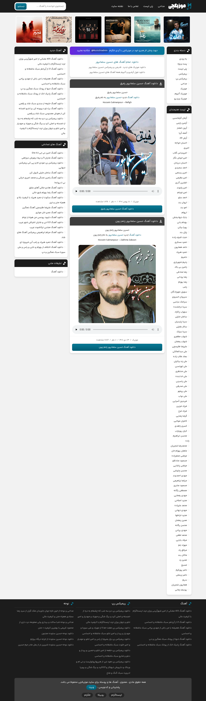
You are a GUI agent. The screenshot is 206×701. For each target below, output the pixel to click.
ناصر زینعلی (181, 575)
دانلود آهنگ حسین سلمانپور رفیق (139, 84)
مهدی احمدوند (180, 476)
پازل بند (183, 232)
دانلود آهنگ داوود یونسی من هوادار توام (42, 217)
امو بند (183, 207)
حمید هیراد (181, 252)
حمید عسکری (181, 242)
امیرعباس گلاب (180, 153)
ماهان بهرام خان (179, 451)
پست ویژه (182, 64)
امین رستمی (181, 173)
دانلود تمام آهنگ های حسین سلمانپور (117, 62)
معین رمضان (181, 520)
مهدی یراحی (181, 530)
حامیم (184, 257)
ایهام (184, 212)
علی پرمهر (182, 391)
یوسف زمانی (181, 590)
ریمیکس (183, 74)
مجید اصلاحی (181, 500)
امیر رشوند (182, 188)
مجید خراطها (181, 515)
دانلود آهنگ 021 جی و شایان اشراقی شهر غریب (41, 222)
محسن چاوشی (180, 471)
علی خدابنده (181, 376)
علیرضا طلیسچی (179, 346)
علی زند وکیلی (180, 361)
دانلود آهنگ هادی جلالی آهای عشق (46, 188)
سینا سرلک (182, 332)
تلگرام (87, 695)
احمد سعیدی (181, 168)
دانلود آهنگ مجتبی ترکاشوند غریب (46, 227)
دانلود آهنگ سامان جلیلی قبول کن (46, 173)
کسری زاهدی (181, 426)
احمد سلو (182, 197)
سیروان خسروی (179, 297)
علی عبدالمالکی (180, 351)
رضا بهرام (182, 282)
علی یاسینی (181, 381)
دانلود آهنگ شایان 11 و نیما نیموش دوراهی (42, 158)
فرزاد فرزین (181, 406)
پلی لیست (148, 6)
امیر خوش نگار (180, 158)
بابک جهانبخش (180, 217)
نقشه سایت (117, 6)
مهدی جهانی (181, 510)
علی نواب (182, 396)
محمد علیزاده (180, 505)
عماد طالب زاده (180, 356)
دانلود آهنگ (133, 97)
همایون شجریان (179, 585)
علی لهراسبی (181, 366)
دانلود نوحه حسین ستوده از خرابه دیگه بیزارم (52, 639)
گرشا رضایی (181, 416)
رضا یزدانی (182, 277)
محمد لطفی (181, 535)
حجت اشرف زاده (179, 237)
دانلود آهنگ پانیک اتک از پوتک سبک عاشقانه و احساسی (164, 645)
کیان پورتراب (181, 431)
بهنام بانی (182, 222)
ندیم (184, 580)
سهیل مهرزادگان (179, 292)
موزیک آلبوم (181, 94)
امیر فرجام (182, 192)
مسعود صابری (180, 485)
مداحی (161, 6)
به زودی (183, 59)
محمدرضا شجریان (179, 446)
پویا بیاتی (182, 227)
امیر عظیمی (181, 178)
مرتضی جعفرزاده (179, 456)
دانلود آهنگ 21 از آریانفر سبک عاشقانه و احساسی (168, 622)
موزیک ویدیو (180, 99)
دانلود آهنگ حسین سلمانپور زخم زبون (136, 221)
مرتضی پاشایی (180, 466)
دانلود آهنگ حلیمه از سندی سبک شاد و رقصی (41, 103)
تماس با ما (133, 6)
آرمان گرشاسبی (180, 118)
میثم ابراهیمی (180, 481)
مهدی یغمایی (180, 495)
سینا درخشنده (180, 307)
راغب (185, 287)
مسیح (184, 565)
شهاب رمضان (180, 341)
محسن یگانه (181, 525)
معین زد (183, 560)
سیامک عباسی (180, 302)
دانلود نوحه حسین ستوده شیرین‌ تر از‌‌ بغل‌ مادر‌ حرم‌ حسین (46, 645)
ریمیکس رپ (181, 79)
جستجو (21, 6)
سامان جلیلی (181, 317)
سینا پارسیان (181, 322)
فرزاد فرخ (182, 411)
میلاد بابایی (181, 540)
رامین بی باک (181, 267)
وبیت (91, 687)
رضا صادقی (181, 272)
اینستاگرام (116, 695)
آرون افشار (182, 128)
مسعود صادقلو (179, 461)
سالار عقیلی (181, 327)
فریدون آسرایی (180, 401)
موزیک (183, 89)
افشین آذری (181, 183)
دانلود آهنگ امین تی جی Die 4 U (47, 153)
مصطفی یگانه (180, 490)
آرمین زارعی (181, 123)
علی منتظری (181, 371)
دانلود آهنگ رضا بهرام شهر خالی (47, 192)
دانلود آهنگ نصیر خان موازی (49, 212)
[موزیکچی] (180, 6)
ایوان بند (182, 202)
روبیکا (101, 695)
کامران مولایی (180, 421)
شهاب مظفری (180, 336)
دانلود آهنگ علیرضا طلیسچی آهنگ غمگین (42, 207)
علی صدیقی (181, 386)
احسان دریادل (180, 163)
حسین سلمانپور (114, 97)
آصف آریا (183, 133)
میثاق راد (182, 550)
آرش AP (183, 138)
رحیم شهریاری (180, 262)
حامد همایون (180, 247)
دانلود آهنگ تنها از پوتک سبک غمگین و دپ (41, 89)
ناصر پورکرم (181, 570)
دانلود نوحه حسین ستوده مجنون (58, 633)
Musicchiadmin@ (99, 50)
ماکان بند (182, 555)
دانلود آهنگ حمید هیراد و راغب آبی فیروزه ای (41, 242)
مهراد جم (182, 545)
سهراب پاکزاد (181, 312)
